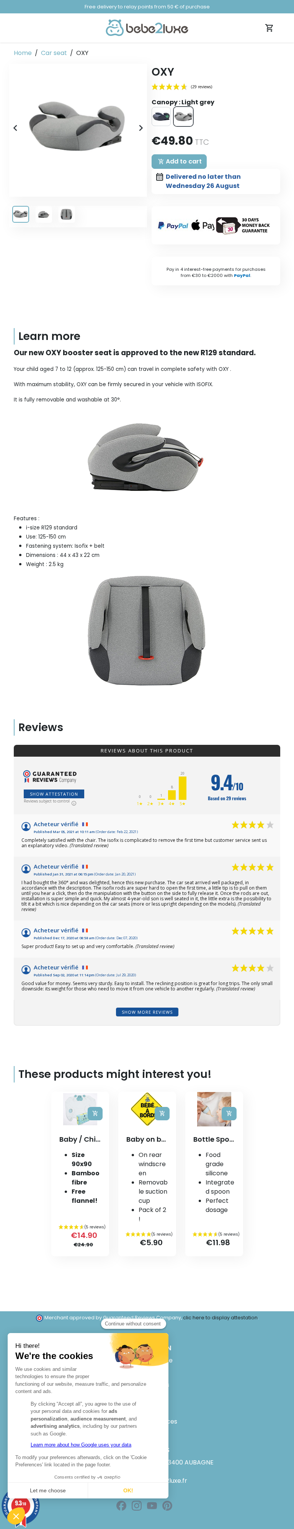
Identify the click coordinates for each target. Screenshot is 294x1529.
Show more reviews (147, 1012)
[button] (78, 128)
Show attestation (54, 794)
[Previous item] (15, 130)
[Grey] (161, 116)
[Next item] (141, 130)
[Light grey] (183, 116)
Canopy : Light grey (183, 102)
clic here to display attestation (220, 1317)
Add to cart (180, 161)
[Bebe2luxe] (147, 27)
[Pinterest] (167, 1506)
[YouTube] (152, 1506)
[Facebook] (121, 1506)
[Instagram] (137, 1506)
